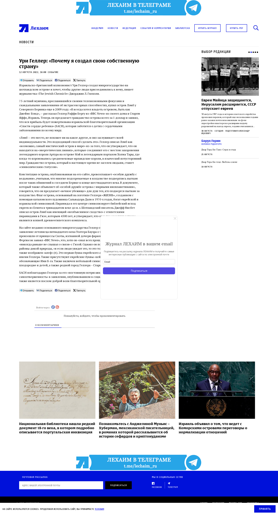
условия (99, 509)
